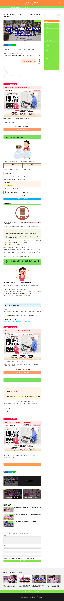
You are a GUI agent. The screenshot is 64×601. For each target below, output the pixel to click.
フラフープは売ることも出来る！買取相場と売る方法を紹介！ (15, 75)
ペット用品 (47, 42)
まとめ (6, 77)
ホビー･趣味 (48, 45)
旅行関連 (47, 55)
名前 (5, 545)
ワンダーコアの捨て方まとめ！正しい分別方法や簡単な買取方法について (24, 586)
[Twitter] (10, 45)
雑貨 (46, 66)
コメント (5, 535)
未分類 (47, 58)
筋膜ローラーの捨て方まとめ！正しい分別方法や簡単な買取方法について (10, 586)
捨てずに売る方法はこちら (22, 198)
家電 (46, 53)
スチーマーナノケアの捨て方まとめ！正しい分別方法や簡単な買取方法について (53, 586)
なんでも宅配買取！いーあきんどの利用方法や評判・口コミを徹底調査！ (17, 321)
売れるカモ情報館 (32, 2)
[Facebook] (6, 45)
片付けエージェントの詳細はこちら (22, 129)
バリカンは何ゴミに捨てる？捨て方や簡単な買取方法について (26, 521)
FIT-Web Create (31, 597)
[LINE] (14, 45)
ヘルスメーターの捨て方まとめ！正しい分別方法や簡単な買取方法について (27, 515)
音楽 (46, 68)
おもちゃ (47, 27)
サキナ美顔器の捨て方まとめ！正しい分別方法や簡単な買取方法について (27, 508)
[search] (59, 15)
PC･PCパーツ (48, 24)
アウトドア (47, 29)
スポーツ (47, 37)
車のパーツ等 (48, 63)
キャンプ (47, 32)
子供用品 (47, 50)
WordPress (40, 597)
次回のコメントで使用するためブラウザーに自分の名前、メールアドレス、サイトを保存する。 (19, 558)
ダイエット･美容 (38, 20)
